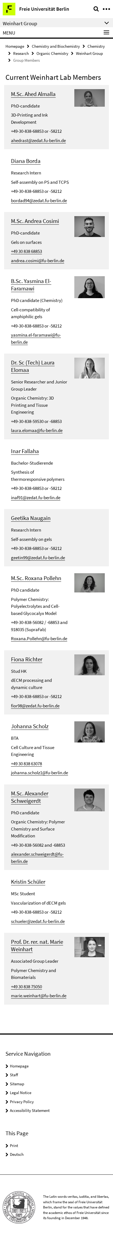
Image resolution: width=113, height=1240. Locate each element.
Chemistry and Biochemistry (56, 46)
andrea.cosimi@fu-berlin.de (37, 261)
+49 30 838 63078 (26, 764)
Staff (14, 1074)
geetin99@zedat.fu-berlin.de (38, 558)
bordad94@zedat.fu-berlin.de (39, 200)
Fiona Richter (26, 659)
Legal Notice (20, 1092)
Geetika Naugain (30, 518)
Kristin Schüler (28, 881)
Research (21, 53)
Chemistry (96, 46)
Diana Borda (26, 161)
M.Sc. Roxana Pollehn (36, 578)
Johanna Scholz (30, 726)
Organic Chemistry (52, 53)
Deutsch (17, 1154)
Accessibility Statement (30, 1110)
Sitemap (17, 1083)
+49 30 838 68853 (26, 251)
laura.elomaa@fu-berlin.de (37, 430)
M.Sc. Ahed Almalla (33, 94)
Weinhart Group (89, 53)
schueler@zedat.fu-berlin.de (38, 921)
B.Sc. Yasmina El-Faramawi (31, 284)
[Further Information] (89, 97)
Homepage (14, 46)
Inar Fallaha (25, 451)
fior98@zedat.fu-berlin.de (35, 706)
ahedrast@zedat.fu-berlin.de (38, 140)
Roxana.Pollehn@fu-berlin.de (39, 638)
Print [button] (14, 1145)
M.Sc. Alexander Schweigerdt (29, 797)
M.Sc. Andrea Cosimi (35, 221)
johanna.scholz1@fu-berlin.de (39, 773)
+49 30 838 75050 (26, 987)
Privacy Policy (22, 1101)
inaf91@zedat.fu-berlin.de (35, 498)
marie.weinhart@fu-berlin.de (38, 996)
